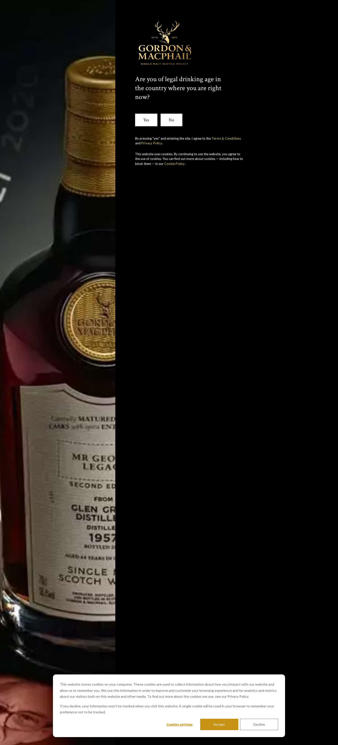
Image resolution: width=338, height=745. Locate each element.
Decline (259, 724)
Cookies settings (180, 724)
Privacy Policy (151, 143)
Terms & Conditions (226, 138)
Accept (219, 724)
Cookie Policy (174, 164)
